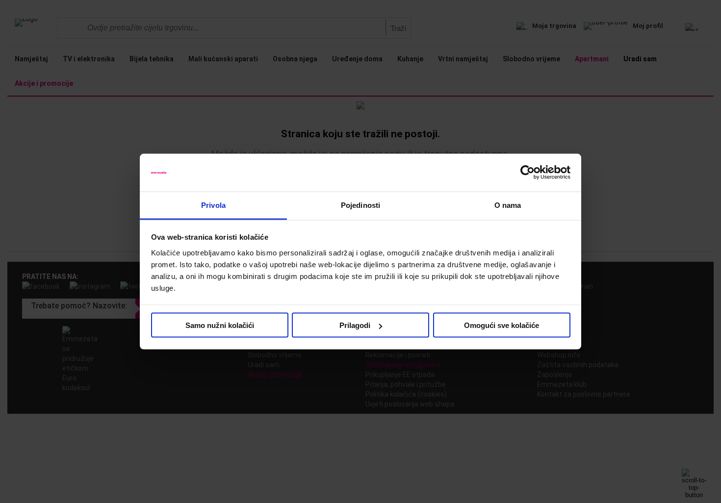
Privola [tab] (213, 205)
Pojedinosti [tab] (360, 205)
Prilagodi (354, 325)
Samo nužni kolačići (219, 325)
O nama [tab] (507, 205)
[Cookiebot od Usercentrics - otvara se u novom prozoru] (527, 172)
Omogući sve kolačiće (501, 325)
